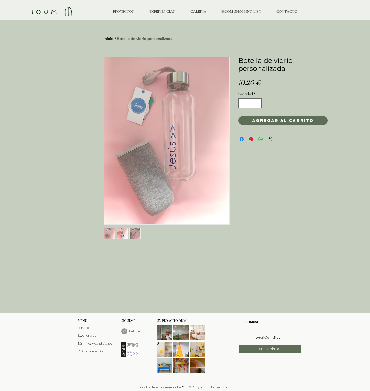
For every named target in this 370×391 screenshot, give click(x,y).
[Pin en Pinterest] (251, 139)
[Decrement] (242, 103)
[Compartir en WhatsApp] (261, 139)
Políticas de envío (90, 351)
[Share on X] (270, 139)
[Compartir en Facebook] (242, 139)
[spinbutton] (249, 103)
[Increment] (257, 103)
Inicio (109, 38)
